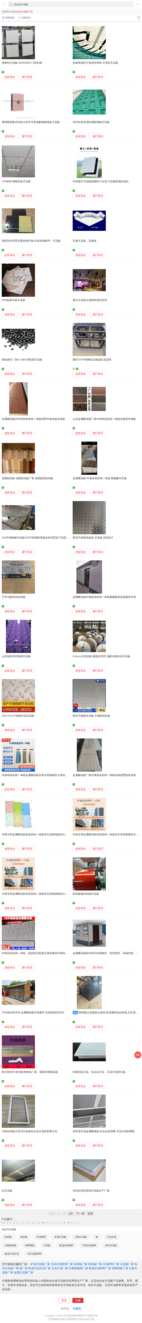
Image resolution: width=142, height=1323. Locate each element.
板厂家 (23, 1268)
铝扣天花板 (111, 1245)
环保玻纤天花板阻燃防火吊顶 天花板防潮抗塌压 (101, 181)
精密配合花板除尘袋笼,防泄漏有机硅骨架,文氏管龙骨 (110, 1012)
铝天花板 (7, 1190)
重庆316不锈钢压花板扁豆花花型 (92, 359)
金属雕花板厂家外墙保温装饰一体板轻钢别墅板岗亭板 (104, 775)
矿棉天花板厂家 (40, 1264)
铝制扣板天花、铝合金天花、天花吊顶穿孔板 (99, 1072)
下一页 (80, 1213)
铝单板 (8, 1236)
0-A (3, 1223)
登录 (64, 1300)
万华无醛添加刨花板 (14, 597)
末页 (90, 1213)
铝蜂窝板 (30, 1245)
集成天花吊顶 (12, 1253)
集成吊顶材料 (66, 1245)
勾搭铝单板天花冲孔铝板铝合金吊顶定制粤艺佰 (29, 1131)
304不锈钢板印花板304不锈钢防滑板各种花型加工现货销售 (37, 537)
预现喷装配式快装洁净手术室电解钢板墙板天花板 (31, 122)
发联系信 (9, 77)
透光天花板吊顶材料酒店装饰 (90, 300)
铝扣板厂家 (95, 1264)
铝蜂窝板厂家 (120, 1268)
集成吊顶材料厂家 (100, 1268)
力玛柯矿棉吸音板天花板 (16, 181)
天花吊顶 (111, 1236)
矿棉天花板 (60, 1236)
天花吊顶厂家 (59, 1268)
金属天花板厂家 (23, 1272)
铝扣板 (23, 1236)
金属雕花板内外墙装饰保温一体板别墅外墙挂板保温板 (33, 419)
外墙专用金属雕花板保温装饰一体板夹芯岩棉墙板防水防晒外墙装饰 (41, 834)
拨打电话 (27, 76)
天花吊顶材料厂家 (62, 1264)
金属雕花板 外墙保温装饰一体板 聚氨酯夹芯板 (100, 478)
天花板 (46, 1245)
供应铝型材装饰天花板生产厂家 (91, 1190)
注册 (78, 1300)
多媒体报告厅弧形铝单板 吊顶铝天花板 (95, 62)
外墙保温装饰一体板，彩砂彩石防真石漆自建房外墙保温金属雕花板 (41, 953)
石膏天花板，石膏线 (84, 240)
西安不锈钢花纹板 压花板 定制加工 (93, 537)
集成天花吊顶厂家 (39, 1268)
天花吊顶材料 (89, 1245)
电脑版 (77, 1308)
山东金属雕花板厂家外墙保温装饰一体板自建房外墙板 (104, 419)
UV (64, 1223)
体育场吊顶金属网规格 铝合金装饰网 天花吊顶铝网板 (104, 1131)
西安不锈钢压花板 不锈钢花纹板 (91, 715)
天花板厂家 (127, 1264)
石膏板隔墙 (10, 1245)
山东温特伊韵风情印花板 (16, 656)
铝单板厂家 (80, 1264)
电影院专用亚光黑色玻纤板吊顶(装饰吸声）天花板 (31, 240)
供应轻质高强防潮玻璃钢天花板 (91, 122)
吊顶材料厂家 (111, 1264)
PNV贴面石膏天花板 (13, 300)
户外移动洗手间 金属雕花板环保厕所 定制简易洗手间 (33, 1012)
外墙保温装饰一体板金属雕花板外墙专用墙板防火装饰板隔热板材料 (41, 775)
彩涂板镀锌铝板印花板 (86, 893)
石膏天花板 (81, 1236)
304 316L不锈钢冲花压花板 (18, 715)
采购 (138, 1054)
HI (27, 1223)
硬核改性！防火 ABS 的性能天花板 (22, 359)
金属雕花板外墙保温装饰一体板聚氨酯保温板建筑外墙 (104, 597)
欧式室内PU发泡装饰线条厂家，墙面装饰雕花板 (30, 1072)
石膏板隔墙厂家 (78, 1268)
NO (43, 1223)
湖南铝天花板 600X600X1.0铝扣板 (22, 62)
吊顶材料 (41, 1236)
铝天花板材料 (34, 1253)
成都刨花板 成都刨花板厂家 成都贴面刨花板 (27, 478)
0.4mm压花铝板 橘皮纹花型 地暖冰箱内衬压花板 (101, 656)
